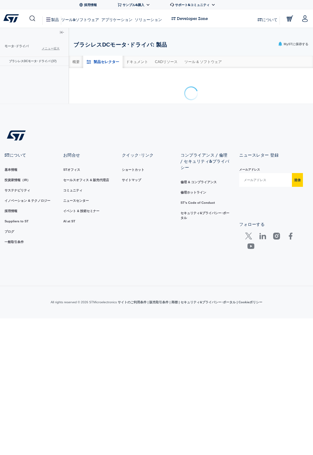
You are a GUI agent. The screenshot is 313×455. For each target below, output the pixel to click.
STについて (267, 19)
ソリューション (148, 19)
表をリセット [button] (297, 116)
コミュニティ (72, 261)
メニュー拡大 (51, 48)
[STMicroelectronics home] (12, 18)
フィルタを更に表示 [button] (260, 116)
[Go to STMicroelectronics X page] (249, 308)
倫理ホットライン (193, 263)
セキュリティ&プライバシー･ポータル (208, 373)
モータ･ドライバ (17, 46)
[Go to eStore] (290, 18)
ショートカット (133, 240)
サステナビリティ (17, 261)
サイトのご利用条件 (133, 373)
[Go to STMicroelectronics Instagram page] (276, 308)
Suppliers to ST (17, 292)
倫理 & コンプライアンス (199, 253)
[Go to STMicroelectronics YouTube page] (250, 318)
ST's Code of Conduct (198, 273)
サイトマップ (131, 251)
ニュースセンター (76, 271)
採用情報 (11, 282)
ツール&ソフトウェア (80, 19)
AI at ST (69, 292)
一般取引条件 (14, 312)
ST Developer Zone (189, 18)
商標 (174, 373)
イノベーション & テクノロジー (27, 271)
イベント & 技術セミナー (81, 282)
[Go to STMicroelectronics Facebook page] (290, 308)
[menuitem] (34, 61)
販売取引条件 (159, 373)
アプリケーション (116, 19)
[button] (32, 18)
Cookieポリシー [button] (250, 373)
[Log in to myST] (305, 19)
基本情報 (11, 240)
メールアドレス (249, 240)
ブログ (9, 302)
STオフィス (71, 240)
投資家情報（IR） (17, 251)
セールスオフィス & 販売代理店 (86, 251)
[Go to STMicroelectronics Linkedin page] (262, 308)
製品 (55, 19)
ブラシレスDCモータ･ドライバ (32, 61)
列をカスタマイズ (220, 116)
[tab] (76, 62)
